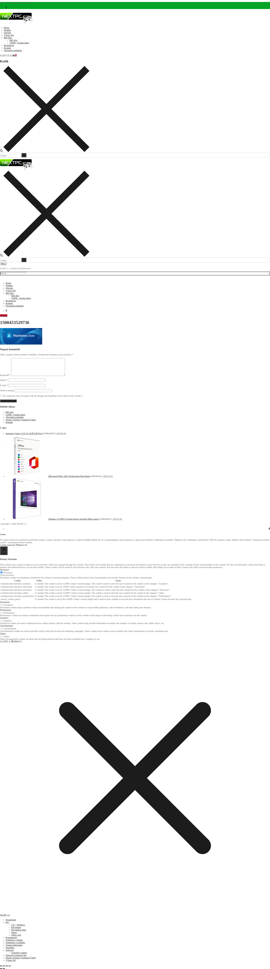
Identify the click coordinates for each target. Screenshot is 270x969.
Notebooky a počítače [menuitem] (15, 942)
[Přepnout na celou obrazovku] (4, 965)
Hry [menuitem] (7, 922)
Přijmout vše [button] (21, 545)
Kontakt (9, 422)
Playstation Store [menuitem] (18, 930)
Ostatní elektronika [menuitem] (14, 945)
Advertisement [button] (6, 626)
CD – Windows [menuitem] (18, 925)
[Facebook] (6, 7)
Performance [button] (5, 610)
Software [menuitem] (10, 950)
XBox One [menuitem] (16, 935)
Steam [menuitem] (14, 932)
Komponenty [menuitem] (11, 937)
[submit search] (23, 155)
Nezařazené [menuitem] (11, 920)
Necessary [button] (4, 570)
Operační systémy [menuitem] (19, 953)
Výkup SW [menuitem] (11, 960)
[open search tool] (44, 151)
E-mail (4, 385)
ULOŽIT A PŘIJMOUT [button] (11, 641)
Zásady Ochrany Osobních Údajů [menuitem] (21, 958)
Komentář (5, 375)
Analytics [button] (4, 618)
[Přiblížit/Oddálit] (1, 965)
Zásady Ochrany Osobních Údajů (21, 420)
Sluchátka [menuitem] (10, 947)
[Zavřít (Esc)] (9, 965)
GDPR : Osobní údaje (15, 415)
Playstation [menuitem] (16, 927)
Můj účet (10, 412)
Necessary (8, 572)
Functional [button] (4, 602)
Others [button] (3, 633)
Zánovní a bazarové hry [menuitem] (16, 955)
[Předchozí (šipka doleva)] (1, 968)
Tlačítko (3, 315)
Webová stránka (7, 390)
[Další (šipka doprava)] (4, 968)
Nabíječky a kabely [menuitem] (14, 940)
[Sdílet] (7, 965)
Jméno (3, 380)
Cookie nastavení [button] (7, 545)
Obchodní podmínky (15, 417)
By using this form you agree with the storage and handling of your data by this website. (43, 396)
